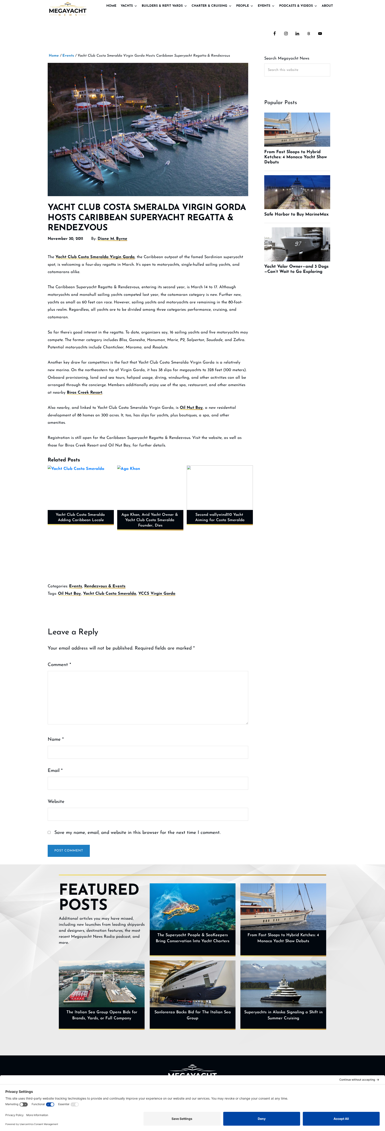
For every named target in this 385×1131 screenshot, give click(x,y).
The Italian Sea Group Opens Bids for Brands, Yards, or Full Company (101, 1015)
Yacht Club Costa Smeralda (109, 594)
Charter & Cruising (209, 6)
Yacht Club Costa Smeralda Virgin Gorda (95, 257)
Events (264, 6)
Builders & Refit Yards (162, 6)
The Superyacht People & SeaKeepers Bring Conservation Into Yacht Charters (192, 938)
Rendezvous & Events (104, 586)
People (242, 6)
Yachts (127, 6)
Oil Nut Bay (191, 408)
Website (56, 801)
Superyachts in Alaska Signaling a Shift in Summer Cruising (283, 1015)
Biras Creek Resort (84, 393)
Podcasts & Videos (296, 6)
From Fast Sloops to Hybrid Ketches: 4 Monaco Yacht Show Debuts (283, 938)
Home (111, 6)
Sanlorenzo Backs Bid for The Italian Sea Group (192, 1015)
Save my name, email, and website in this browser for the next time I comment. (137, 832)
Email (55, 770)
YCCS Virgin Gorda (156, 594)
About (327, 6)
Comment (59, 664)
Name (56, 739)
